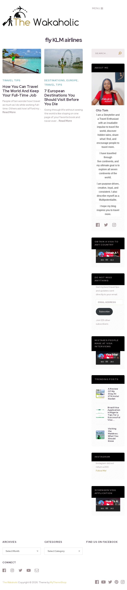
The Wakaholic (10, 582)
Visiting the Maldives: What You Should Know (113, 434)
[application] (108, 256)
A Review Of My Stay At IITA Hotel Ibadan (113, 394)
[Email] (37, 570)
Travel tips (11, 80)
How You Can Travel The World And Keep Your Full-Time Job (20, 91)
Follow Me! (101, 470)
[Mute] (116, 259)
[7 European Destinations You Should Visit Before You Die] (63, 61)
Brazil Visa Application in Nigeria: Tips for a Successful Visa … (114, 413)
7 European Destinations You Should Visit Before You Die (61, 97)
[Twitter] (21, 570)
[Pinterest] (116, 582)
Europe (72, 80)
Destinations (54, 80)
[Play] (99, 259)
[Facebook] (4, 570)
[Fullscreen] (118, 259)
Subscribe (104, 311)
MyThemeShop (58, 582)
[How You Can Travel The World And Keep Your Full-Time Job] (21, 61)
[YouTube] (29, 570)
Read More (9, 112)
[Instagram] (13, 570)
